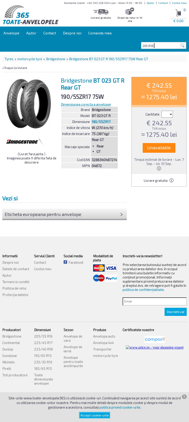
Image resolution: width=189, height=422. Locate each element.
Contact (163, 2)
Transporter (102, 349)
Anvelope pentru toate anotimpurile (73, 361)
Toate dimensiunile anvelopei (43, 379)
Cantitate (152, 114)
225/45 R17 (43, 343)
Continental (11, 343)
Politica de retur (14, 288)
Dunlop (7, 349)
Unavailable (159, 147)
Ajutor (150, 2)
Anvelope (11, 33)
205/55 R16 (43, 336)
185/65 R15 (43, 368)
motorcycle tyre (29, 59)
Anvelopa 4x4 (103, 343)
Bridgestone (55, 59)
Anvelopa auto (104, 336)
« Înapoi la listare (14, 68)
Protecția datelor (15, 295)
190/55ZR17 (101, 122)
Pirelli (6, 368)
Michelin (8, 362)
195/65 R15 (43, 355)
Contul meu (179, 2)
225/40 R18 (43, 349)
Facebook (75, 262)
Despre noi (72, 33)
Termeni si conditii (15, 282)
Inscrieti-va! (175, 312)
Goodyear (9, 355)
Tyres (9, 59)
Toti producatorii (14, 375)
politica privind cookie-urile (120, 407)
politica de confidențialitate (143, 289)
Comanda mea (100, 33)
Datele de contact (15, 269)
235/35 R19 (43, 362)
